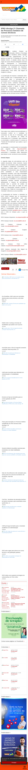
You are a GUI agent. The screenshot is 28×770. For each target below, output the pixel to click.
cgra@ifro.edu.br (17, 210)
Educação (14, 24)
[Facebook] (14, 44)
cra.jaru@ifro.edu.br (17, 235)
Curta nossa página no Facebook (12, 641)
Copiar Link (5, 268)
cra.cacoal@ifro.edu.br (20, 221)
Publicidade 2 (5, 611)
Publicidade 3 (5, 696)
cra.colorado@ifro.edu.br (11, 226)
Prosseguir (14, 762)
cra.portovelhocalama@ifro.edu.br (15, 245)
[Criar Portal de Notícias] (24, 767)
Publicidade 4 (5, 732)
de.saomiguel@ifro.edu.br (13, 251)
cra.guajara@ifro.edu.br (11, 231)
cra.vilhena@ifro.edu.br (20, 254)
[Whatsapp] (5, 44)
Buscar (24, 19)
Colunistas (5, 647)
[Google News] (23, 44)
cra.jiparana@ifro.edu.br (12, 240)
